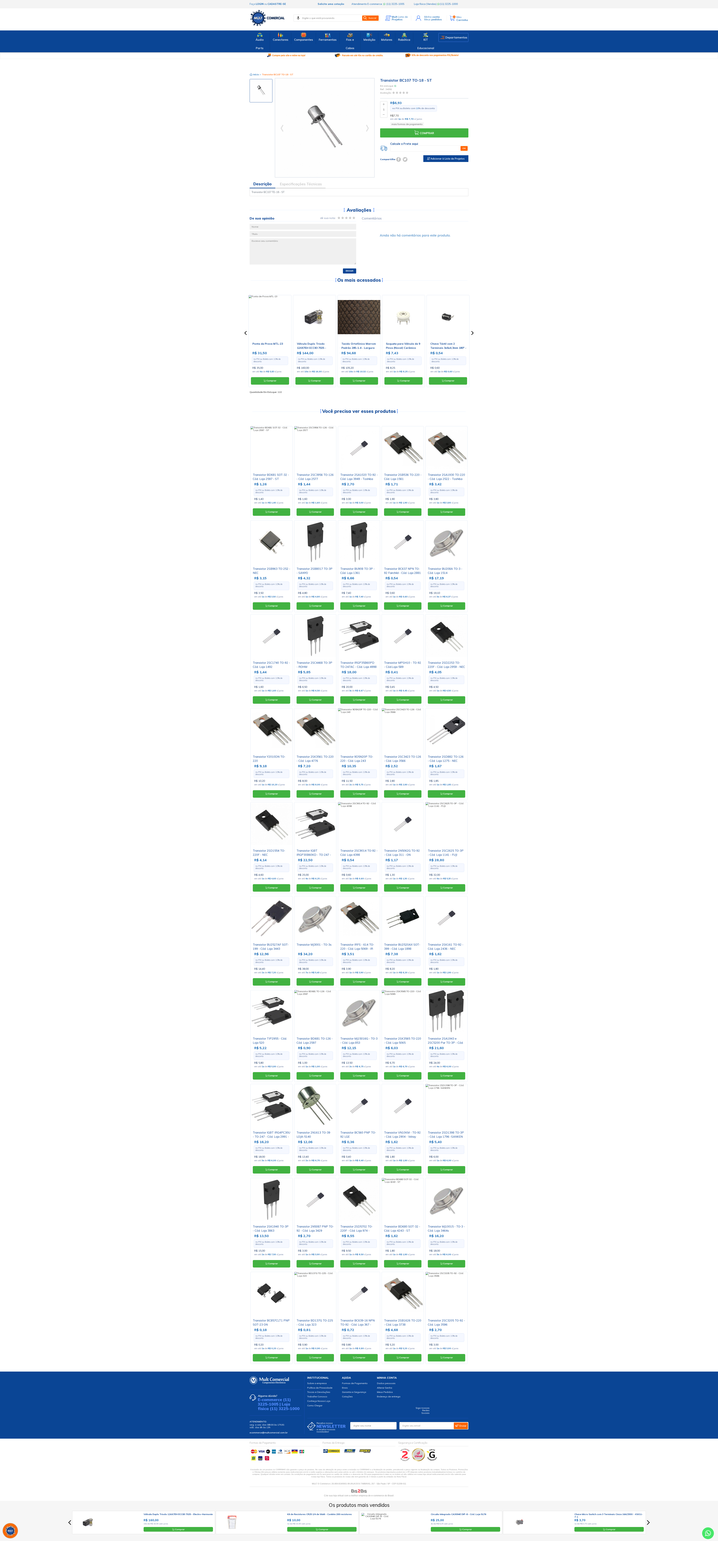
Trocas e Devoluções (318, 1392)
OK (464, 148)
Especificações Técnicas (301, 184)
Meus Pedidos (385, 1392)
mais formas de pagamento (407, 124)
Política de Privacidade (319, 1387)
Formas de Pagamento (355, 1383)
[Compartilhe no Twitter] (405, 159)
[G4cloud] (419, 1460)
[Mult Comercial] (268, 18)
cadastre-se (277, 3)
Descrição (262, 184)
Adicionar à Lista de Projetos (447, 158)
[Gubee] (432, 1460)
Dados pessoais (386, 1383)
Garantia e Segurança (354, 1392)
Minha (432, 17)
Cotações (347, 1396)
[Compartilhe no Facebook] (398, 159)
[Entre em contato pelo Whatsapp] (708, 1534)
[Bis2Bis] (405, 1460)
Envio (345, 1387)
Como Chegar (314, 1405)
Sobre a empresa (317, 1383)
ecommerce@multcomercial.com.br (269, 1432)
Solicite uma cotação (331, 3)
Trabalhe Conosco (317, 1396)
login (260, 3)
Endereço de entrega (388, 1396)
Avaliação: (386, 92)
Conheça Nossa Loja (318, 1401)
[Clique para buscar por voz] (298, 18)
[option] (261, 90)
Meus (433, 19)
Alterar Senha (384, 1387)
